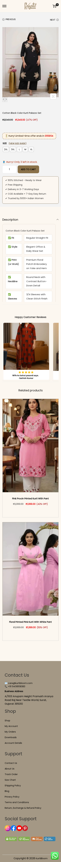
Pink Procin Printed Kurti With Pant (30, 498)
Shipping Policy (13, 785)
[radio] (6, 149)
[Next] (6, 99)
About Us (9, 768)
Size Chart (10, 779)
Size (14, 143)
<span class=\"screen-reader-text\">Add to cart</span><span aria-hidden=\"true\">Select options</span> (32, 510)
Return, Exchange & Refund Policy (23, 807)
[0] (54, 6)
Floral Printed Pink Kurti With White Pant (30, 621)
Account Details (13, 743)
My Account (11, 726)
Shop (7, 720)
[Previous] (3, 99)
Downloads (11, 737)
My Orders (10, 731)
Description (10, 220)
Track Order (11, 774)
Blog (7, 791)
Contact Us (11, 763)
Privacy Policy (12, 796)
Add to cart (28, 169)
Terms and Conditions (17, 802)
